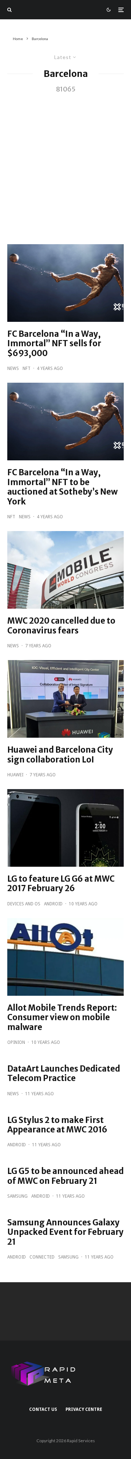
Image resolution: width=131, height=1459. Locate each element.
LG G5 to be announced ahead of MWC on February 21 (65, 1176)
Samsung (17, 1196)
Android (53, 903)
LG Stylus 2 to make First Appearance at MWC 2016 (57, 1125)
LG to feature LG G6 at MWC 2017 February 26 (61, 883)
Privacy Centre (84, 1409)
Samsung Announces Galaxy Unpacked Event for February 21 (65, 1232)
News (13, 368)
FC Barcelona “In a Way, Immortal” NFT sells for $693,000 (54, 343)
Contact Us (43, 1409)
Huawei (15, 774)
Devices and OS (23, 903)
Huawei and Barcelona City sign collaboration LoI (60, 754)
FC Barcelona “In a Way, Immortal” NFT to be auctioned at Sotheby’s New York (62, 487)
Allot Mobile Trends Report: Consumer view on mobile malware (62, 1017)
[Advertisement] (65, 164)
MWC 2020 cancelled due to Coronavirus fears (61, 625)
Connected (42, 1257)
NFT (27, 368)
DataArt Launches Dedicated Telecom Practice (63, 1073)
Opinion (16, 1042)
